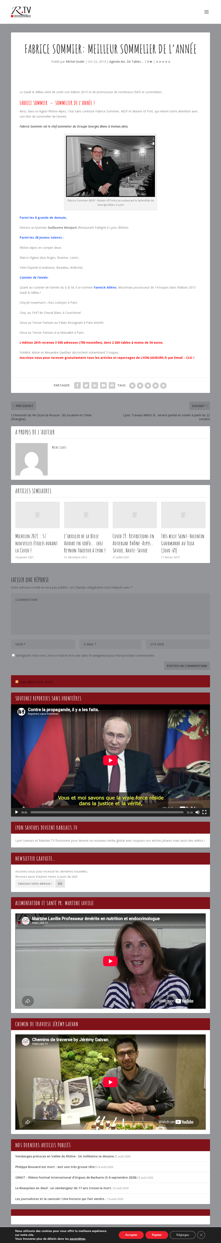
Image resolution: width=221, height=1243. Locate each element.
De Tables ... (135, 61)
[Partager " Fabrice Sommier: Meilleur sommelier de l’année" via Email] (103, 385)
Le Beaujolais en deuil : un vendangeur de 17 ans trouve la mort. (63, 1188)
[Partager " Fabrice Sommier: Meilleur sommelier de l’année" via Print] (112, 385)
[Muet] (197, 812)
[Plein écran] (204, 812)
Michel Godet (75, 61)
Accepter (131, 1235)
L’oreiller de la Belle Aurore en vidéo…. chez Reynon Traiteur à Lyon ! (85, 543)
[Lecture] (16, 812)
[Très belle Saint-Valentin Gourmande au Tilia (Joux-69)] (183, 515)
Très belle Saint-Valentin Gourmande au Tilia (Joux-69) (183, 543)
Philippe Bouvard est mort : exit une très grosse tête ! (55, 1167)
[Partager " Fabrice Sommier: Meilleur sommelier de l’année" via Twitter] (86, 385)
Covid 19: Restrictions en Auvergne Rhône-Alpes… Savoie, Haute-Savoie (133, 543)
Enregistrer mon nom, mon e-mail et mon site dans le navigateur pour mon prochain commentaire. (85, 655)
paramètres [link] (77, 1239)
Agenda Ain (117, 61)
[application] (110, 760)
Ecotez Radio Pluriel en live (36, 682)
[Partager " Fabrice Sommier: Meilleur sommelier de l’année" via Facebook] (77, 385)
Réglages (182, 1235)
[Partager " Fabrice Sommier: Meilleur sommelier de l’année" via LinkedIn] (94, 385)
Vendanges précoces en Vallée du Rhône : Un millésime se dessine (64, 1156)
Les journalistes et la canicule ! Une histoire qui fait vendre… (61, 1199)
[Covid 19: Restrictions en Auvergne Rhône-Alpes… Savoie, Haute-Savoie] (135, 515)
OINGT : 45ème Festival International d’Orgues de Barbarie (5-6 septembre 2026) (75, 1177)
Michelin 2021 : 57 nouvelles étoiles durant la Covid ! (36, 543)
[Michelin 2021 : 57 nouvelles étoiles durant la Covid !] (37, 515)
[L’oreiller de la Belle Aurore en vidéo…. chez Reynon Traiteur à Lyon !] (86, 515)
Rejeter (157, 1235)
